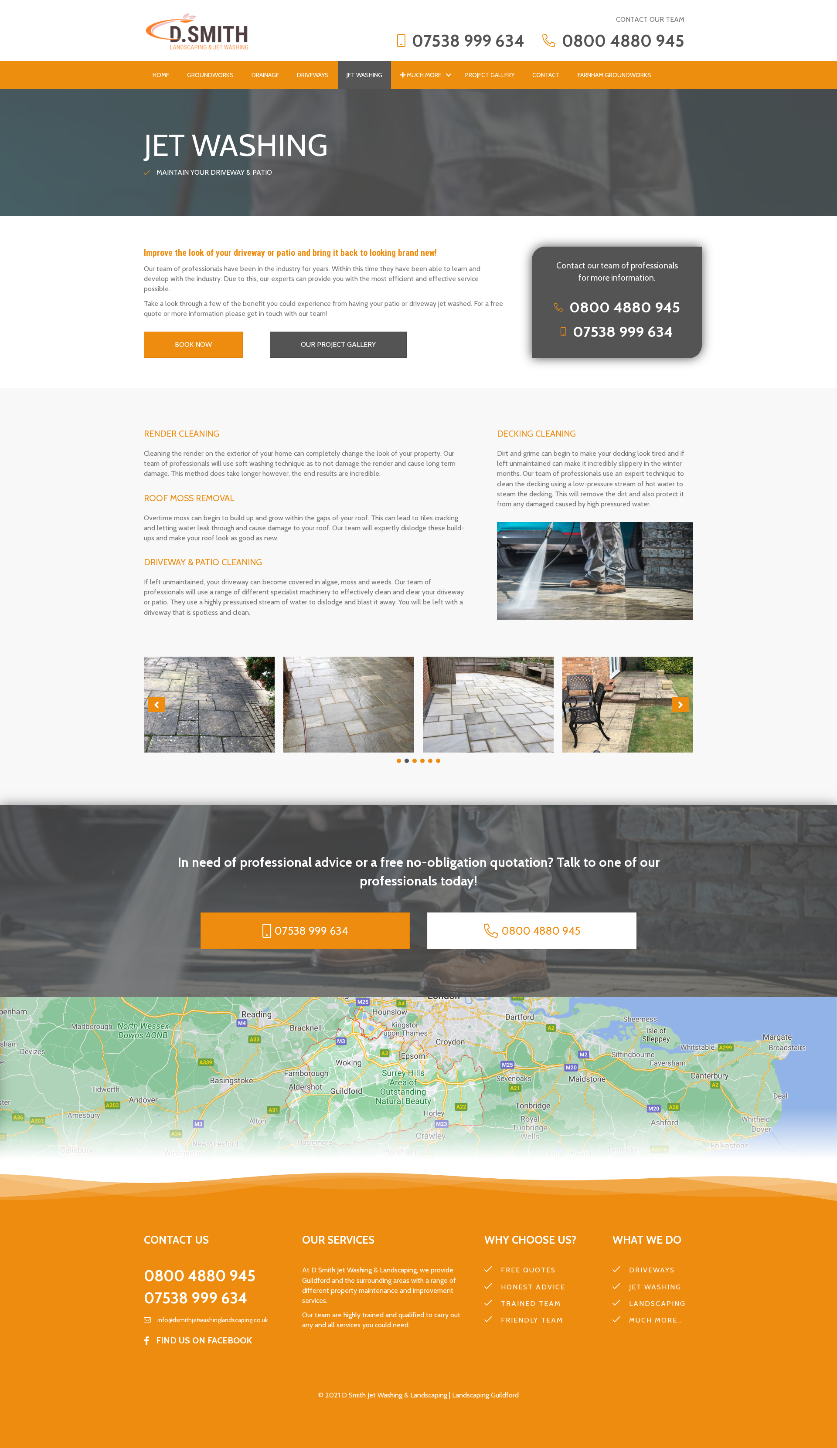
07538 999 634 (195, 1298)
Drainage (265, 75)
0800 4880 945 (199, 1275)
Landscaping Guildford (484, 1395)
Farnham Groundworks (614, 75)
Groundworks (210, 75)
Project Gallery (489, 75)
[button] (448, 75)
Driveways (313, 75)
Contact (546, 75)
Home (161, 75)
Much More (423, 75)
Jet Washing (364, 75)
